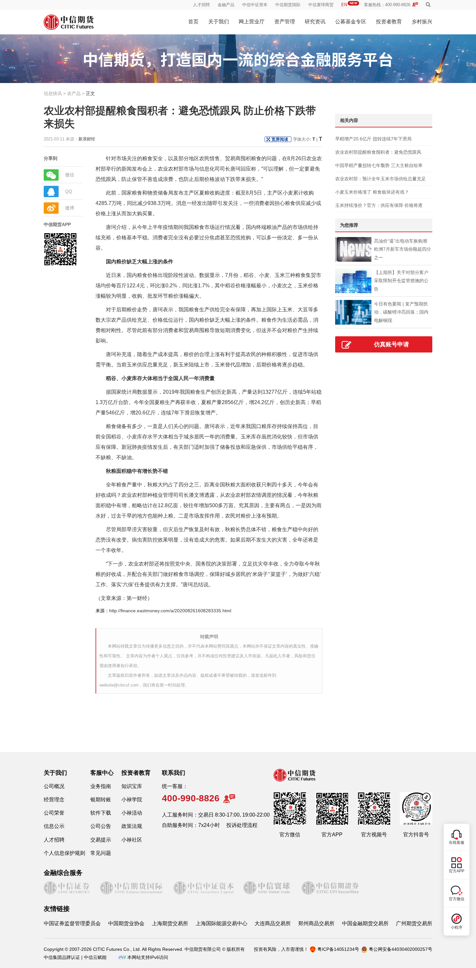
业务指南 (100, 786)
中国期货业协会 (126, 923)
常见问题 (100, 853)
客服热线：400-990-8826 (387, 4)
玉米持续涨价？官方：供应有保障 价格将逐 (379, 205)
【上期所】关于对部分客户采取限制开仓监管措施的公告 (401, 280)
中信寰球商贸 (321, 4)
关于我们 (218, 21)
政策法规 (131, 826)
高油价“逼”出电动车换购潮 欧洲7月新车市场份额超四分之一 (402, 249)
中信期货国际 (287, 4)
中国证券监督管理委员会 (72, 923)
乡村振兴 (422, 21)
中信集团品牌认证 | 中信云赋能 (75, 957)
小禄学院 (131, 799)
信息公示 (54, 826)
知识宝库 (131, 786)
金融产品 (226, 4)
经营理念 (54, 799)
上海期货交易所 (170, 923)
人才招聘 (201, 4)
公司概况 (54, 786)
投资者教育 (389, 21)
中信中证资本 (254, 4)
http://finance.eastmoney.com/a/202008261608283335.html (170, 610)
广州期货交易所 (414, 923)
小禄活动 (131, 813)
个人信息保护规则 (64, 853)
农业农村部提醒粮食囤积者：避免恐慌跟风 (378, 152)
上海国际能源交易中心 (221, 923)
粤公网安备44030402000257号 (400, 949)
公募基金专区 (350, 21)
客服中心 (102, 773)
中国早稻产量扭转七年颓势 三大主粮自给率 (379, 165)
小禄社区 (131, 840)
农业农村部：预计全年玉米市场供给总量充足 (380, 178)
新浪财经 (86, 139)
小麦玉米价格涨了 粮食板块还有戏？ (372, 192)
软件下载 (100, 813)
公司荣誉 (54, 813)
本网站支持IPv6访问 (147, 957)
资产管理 (284, 21)
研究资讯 (315, 21)
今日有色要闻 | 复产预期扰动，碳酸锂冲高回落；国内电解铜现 (401, 312)
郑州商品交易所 (316, 923)
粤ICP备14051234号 (338, 949)
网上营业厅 (252, 21)
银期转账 (100, 799)
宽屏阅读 (279, 139)
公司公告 (100, 826)
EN (349, 4)
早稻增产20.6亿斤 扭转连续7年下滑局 (373, 138)
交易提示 (100, 840)
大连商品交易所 (273, 923)
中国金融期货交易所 (365, 923)
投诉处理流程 (241, 825)
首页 (193, 21)
